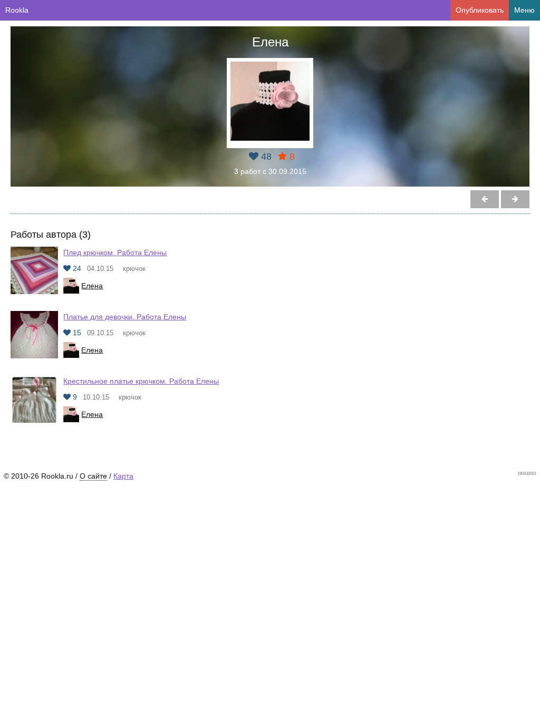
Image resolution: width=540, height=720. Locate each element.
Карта (123, 476)
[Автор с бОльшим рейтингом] (484, 199)
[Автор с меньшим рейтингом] (515, 199)
